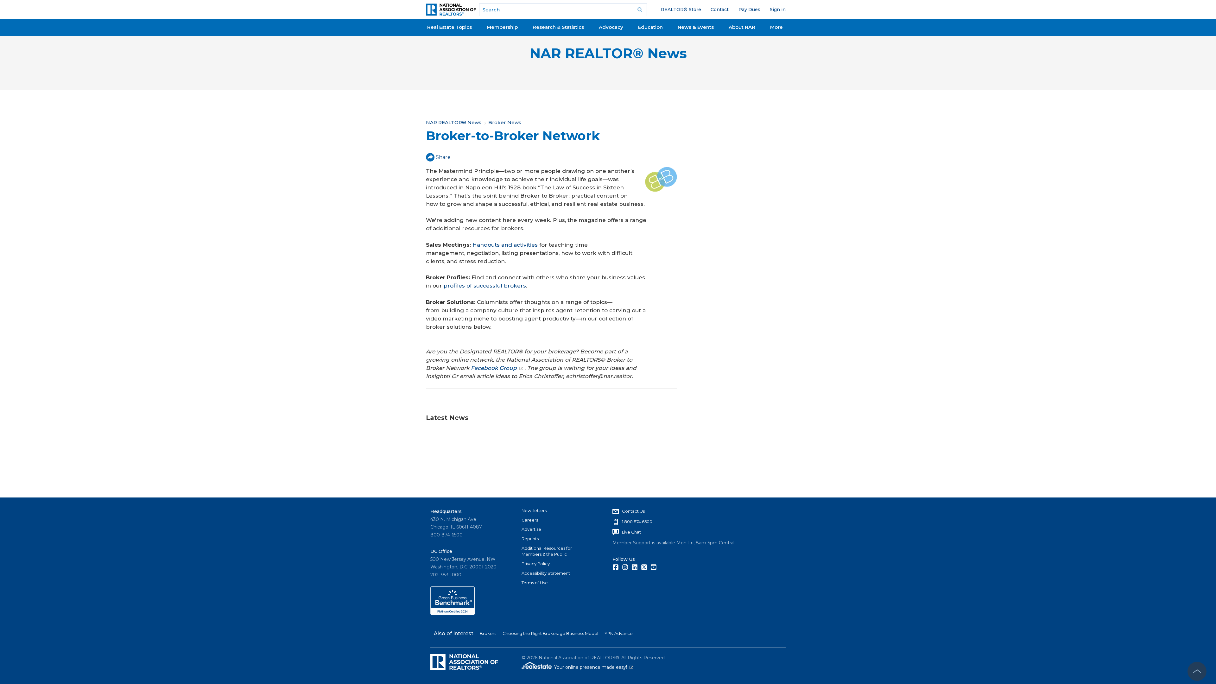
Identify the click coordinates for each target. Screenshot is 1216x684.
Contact (720, 9)
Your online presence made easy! (593, 667)
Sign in (778, 9)
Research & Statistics (558, 27)
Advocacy (611, 27)
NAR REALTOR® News (608, 53)
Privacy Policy (536, 563)
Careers (530, 519)
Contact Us (633, 511)
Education (650, 27)
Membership (502, 27)
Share (443, 157)
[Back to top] (1197, 671)
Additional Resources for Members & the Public (547, 551)
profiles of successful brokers (485, 285)
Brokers (488, 633)
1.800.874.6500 (637, 521)
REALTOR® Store (681, 9)
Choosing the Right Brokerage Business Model (550, 633)
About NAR (742, 27)
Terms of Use (535, 582)
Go (640, 9)
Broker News (504, 122)
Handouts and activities (505, 245)
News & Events (696, 27)
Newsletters (534, 510)
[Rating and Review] (452, 613)
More (776, 27)
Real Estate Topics (449, 27)
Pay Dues (749, 9)
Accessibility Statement (546, 573)
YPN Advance (619, 633)
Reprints (530, 538)
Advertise (531, 529)
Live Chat (631, 532)
